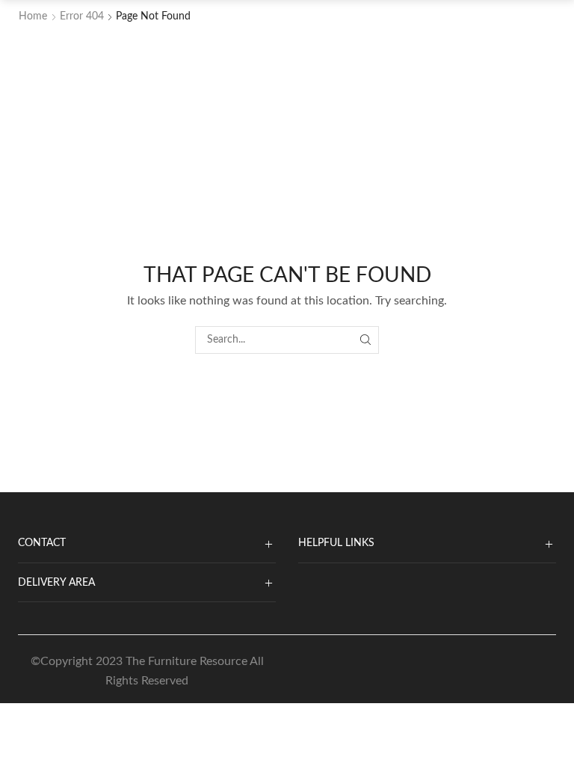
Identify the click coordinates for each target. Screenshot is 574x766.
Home (33, 16)
